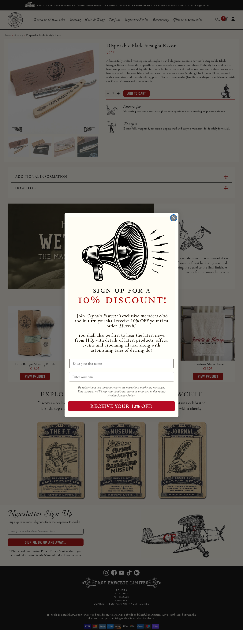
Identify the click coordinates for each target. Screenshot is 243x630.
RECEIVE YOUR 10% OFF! (121, 406)
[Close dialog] (173, 218)
